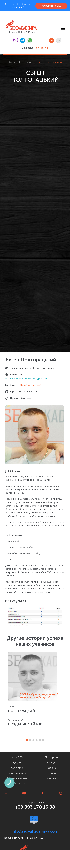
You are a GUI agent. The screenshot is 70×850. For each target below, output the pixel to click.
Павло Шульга (16, 783)
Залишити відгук (16, 773)
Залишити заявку (51, 5)
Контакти (51, 778)
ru (59, 40)
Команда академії (16, 778)
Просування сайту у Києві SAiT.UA (22, 837)
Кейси (52, 773)
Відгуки (16, 762)
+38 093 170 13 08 (35, 807)
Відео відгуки (16, 767)
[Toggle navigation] (63, 28)
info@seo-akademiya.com (35, 831)
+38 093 (35, 48)
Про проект (52, 757)
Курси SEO (16, 757)
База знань (52, 767)
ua (51, 40)
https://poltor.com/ (30, 385)
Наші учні (52, 762)
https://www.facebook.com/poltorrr (26, 378)
